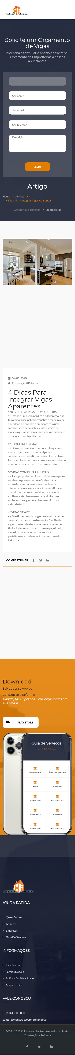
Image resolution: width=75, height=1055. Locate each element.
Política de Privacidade (19, 978)
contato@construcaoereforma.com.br (25, 1019)
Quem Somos (13, 917)
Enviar (37, 166)
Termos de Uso (14, 971)
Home (6, 196)
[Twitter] (40, 560)
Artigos (19, 196)
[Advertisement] (37, 326)
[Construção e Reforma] (16, 10)
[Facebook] (27, 1046)
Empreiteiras (53, 209)
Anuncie (10, 923)
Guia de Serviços (15, 937)
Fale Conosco (13, 965)
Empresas (11, 930)
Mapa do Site (13, 985)
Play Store (25, 722)
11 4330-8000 (15, 1012)
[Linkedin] (47, 560)
